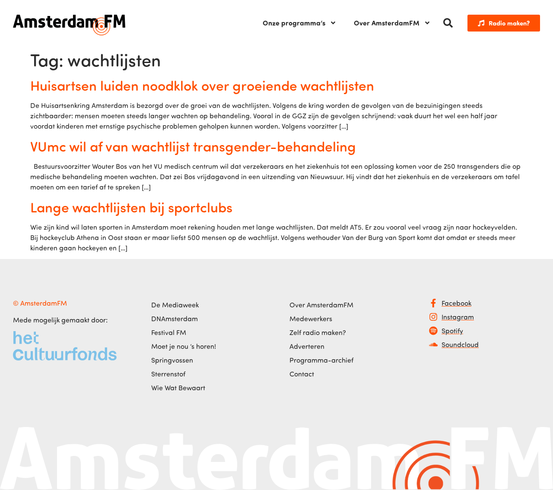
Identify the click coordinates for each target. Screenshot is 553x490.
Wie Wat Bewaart (178, 387)
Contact (301, 374)
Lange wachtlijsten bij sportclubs (131, 207)
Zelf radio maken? (317, 332)
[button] (448, 23)
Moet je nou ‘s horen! (183, 346)
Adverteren (306, 346)
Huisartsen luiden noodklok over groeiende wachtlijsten (202, 85)
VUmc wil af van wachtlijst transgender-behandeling (193, 146)
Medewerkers (310, 318)
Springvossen (172, 360)
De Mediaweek (175, 304)
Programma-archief (321, 360)
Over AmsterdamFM (387, 22)
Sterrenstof (168, 374)
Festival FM (168, 332)
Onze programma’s (294, 22)
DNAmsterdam (174, 318)
